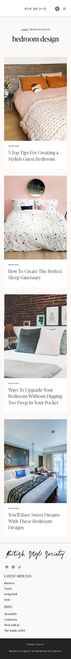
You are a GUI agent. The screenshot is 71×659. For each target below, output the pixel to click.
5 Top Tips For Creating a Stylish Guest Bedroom (33, 155)
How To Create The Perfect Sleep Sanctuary (35, 274)
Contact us (10, 619)
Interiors (13, 146)
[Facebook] (7, 567)
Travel (8, 588)
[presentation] (35, 99)
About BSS (10, 614)
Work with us (11, 625)
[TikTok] (19, 567)
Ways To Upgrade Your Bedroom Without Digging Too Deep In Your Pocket (35, 396)
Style (7, 600)
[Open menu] (64, 8)
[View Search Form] (57, 9)
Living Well (10, 594)
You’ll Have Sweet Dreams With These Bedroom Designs (34, 521)
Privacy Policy (35, 644)
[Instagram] (13, 567)
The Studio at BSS (14, 630)
